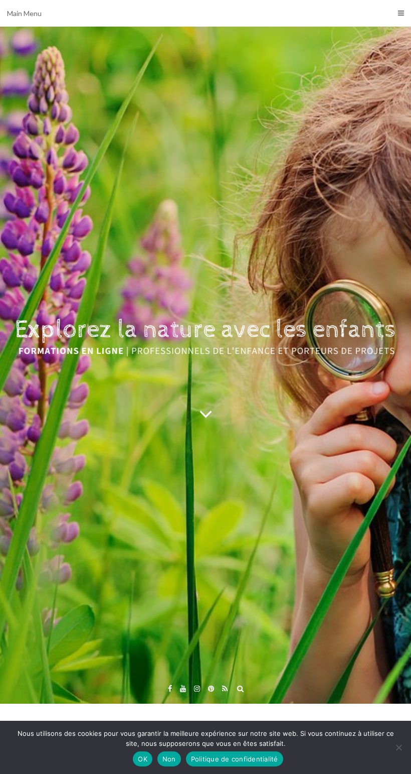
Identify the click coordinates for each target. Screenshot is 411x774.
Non (169, 759)
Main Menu (24, 13)
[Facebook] (170, 688)
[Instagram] (197, 688)
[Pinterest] (211, 688)
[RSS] (225, 688)
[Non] (398, 747)
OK (142, 759)
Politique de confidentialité (234, 759)
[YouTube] (183, 688)
